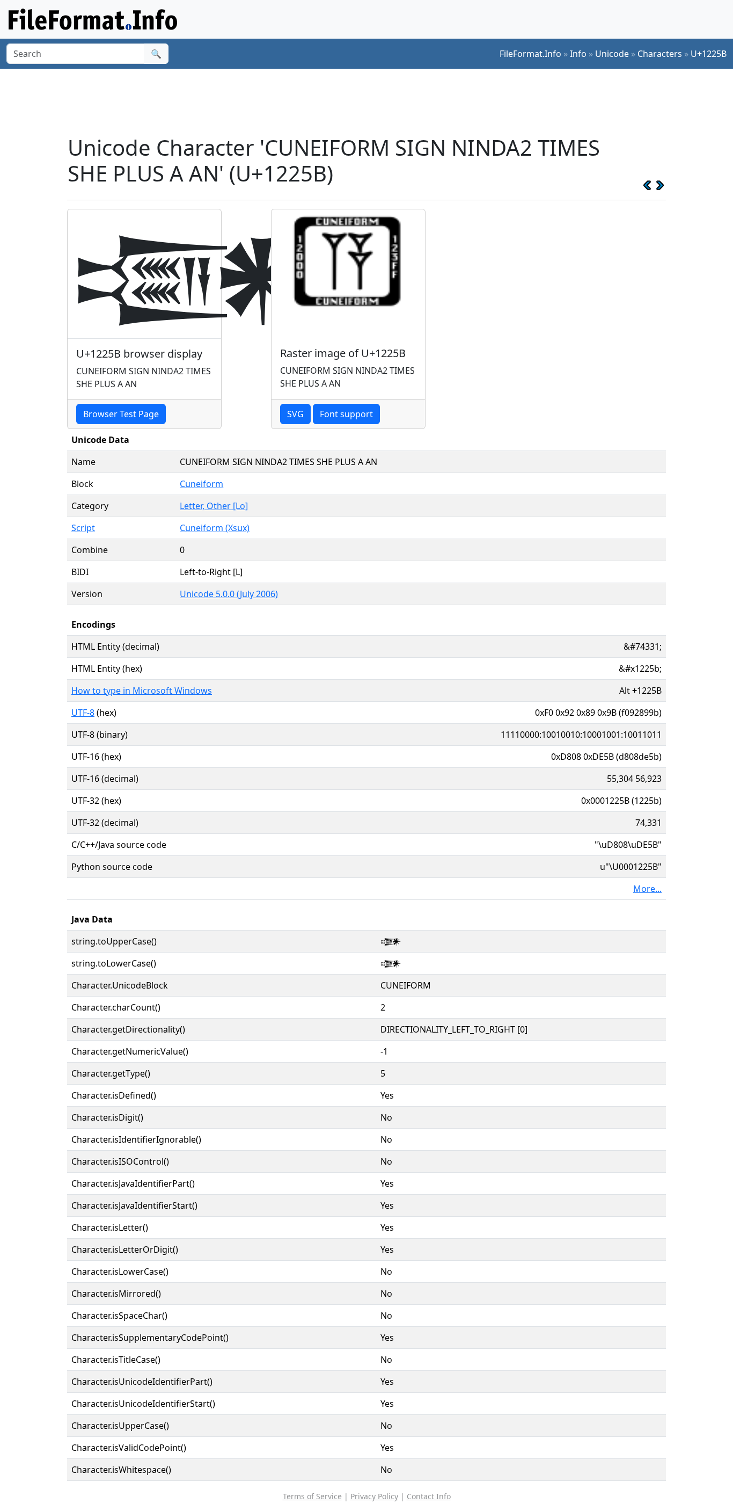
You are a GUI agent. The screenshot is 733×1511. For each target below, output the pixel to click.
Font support (346, 414)
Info (578, 54)
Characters (659, 54)
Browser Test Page (121, 414)
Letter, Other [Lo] (214, 506)
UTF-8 (82, 712)
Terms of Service (312, 1496)
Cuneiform (201, 484)
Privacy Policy (374, 1496)
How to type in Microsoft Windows (141, 690)
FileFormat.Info (530, 54)
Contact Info (429, 1496)
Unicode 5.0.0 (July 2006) (229, 594)
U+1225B (709, 54)
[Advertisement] (373, 101)
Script (83, 528)
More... (647, 889)
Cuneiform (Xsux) (215, 528)
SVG (295, 414)
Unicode (612, 54)
